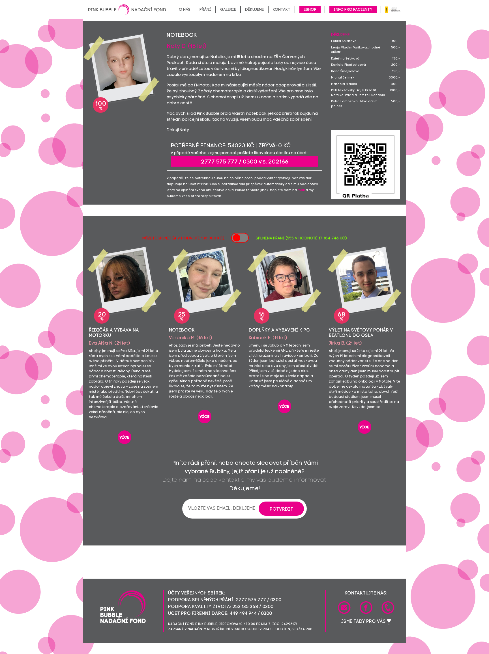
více (124, 438)
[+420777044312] (387, 607)
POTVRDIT (281, 509)
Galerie (228, 10)
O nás (184, 10)
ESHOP (310, 10)
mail (301, 190)
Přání (205, 10)
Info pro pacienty (353, 10)
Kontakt (281, 10)
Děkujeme (254, 10)
